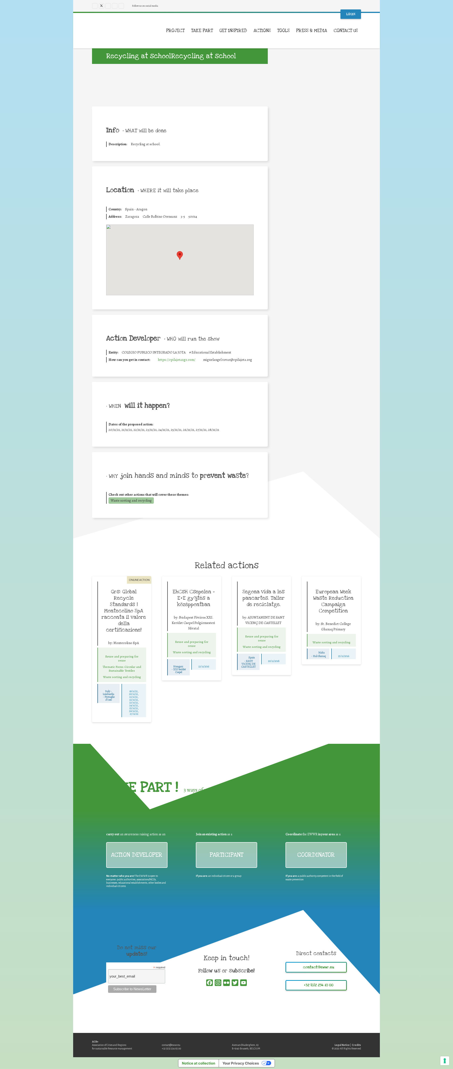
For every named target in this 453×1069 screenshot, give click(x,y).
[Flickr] (121, 6)
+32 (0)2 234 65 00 (171, 1048)
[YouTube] (114, 6)
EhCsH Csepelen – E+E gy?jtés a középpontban (193, 598)
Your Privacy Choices (240, 1063)
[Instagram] (108, 6)
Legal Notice (342, 1045)
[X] (101, 6)
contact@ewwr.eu (171, 1045)
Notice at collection (198, 1063)
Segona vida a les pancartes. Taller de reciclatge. (264, 598)
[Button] (121, 651)
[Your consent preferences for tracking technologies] (444, 1060)
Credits (356, 1045)
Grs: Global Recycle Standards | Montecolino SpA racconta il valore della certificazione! (123, 610)
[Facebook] (95, 6)
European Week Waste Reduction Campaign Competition (333, 601)
